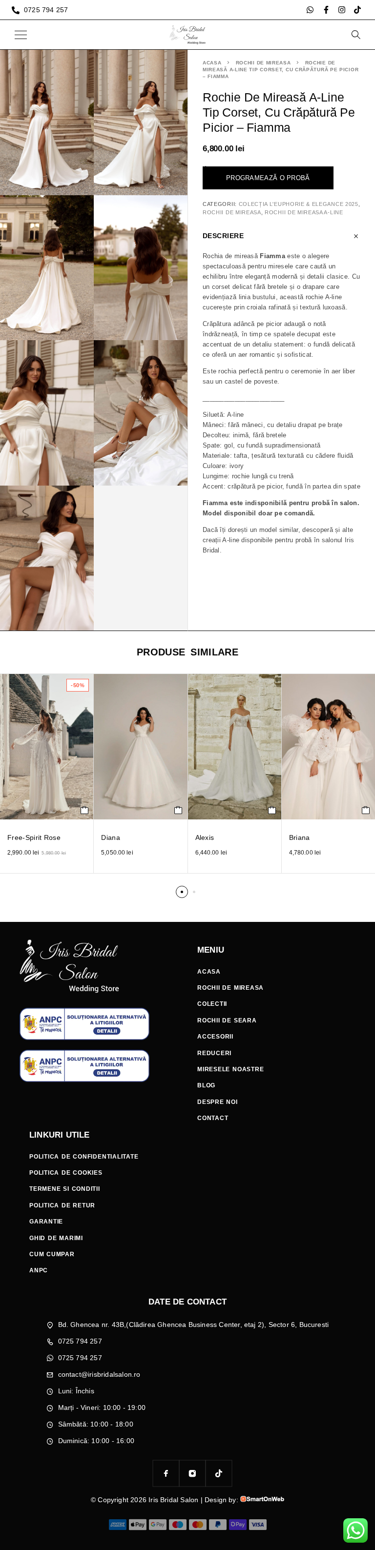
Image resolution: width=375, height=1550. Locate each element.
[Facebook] (166, 1473)
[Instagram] (342, 10)
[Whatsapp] (310, 10)
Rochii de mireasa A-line (304, 212)
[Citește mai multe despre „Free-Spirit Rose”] (84, 810)
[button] (182, 892)
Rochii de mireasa (263, 62)
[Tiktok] (357, 10)
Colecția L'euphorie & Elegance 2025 (298, 204)
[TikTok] (219, 1473)
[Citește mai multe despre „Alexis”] (272, 810)
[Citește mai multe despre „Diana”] (178, 810)
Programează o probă (268, 178)
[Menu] (21, 34)
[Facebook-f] (326, 10)
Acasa (212, 62)
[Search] (355, 35)
